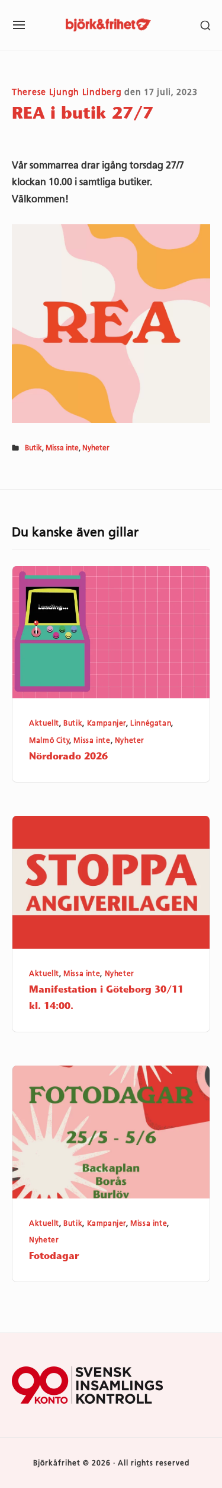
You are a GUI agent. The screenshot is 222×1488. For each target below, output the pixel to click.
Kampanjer (106, 723)
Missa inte (62, 448)
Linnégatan (150, 723)
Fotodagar (54, 1256)
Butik (33, 448)
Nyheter (96, 448)
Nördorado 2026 (68, 757)
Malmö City (49, 740)
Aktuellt (44, 723)
